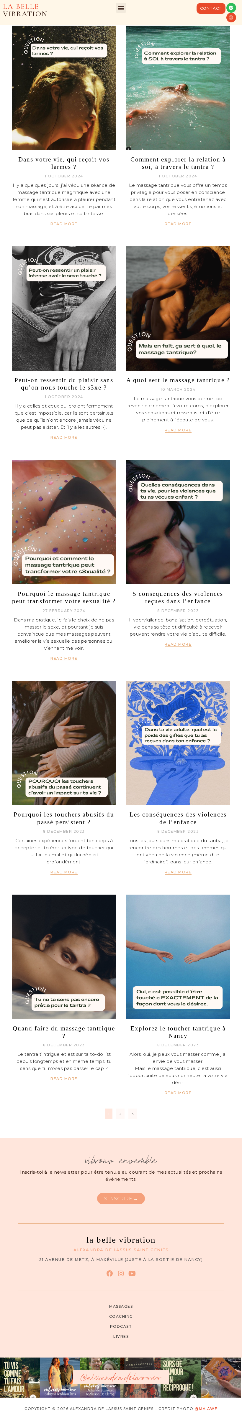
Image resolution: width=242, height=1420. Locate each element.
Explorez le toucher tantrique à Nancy (178, 1032)
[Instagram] (231, 17)
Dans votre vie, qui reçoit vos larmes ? (63, 163)
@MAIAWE (206, 1408)
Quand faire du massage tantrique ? (64, 1032)
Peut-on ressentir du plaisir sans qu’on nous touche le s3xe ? (63, 384)
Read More (64, 224)
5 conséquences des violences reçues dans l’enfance (178, 597)
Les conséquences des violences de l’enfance (178, 818)
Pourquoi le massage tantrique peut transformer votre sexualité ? (64, 597)
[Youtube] (132, 1273)
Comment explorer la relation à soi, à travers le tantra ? (178, 163)
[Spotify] (231, 8)
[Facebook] (109, 1273)
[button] (121, 8)
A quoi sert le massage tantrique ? (178, 380)
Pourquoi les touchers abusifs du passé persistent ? (64, 818)
